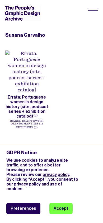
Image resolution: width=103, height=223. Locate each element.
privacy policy (56, 174)
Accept (61, 208)
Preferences (23, 208)
